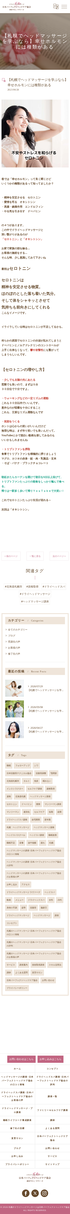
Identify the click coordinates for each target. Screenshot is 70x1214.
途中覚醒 (32, 842)
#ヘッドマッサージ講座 (35, 601)
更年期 (47, 819)
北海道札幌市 (13, 781)
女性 (51, 900)
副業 (59, 812)
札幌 (51, 842)
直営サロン (37, 972)
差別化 (27, 812)
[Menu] (64, 6)
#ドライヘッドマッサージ (35, 594)
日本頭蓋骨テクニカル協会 (19, 773)
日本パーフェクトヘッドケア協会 (22, 980)
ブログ (11, 635)
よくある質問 (21, 972)
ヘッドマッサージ (42, 915)
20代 (59, 900)
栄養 (21, 842)
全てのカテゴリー (17, 629)
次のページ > (59, 556)
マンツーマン (13, 812)
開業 (38, 804)
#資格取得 (32, 586)
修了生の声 (14, 653)
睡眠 (9, 765)
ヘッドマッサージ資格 (44, 827)
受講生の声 (14, 641)
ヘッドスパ (50, 892)
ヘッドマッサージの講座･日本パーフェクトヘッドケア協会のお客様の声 (34, 875)
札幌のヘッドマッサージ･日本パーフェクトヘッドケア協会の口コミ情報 (34, 932)
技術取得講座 (38, 964)
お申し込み (12, 884)
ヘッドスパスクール (16, 835)
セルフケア (39, 812)
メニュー (19, 900)
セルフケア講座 (35, 788)
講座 (57, 915)
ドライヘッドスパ (36, 900)
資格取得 (50, 788)
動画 (9, 900)
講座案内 (23, 964)
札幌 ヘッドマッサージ (18, 827)
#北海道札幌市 (13, 586)
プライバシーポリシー (17, 988)
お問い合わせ (48, 980)
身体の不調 (12, 907)
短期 (51, 812)
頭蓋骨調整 (41, 773)
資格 (9, 796)
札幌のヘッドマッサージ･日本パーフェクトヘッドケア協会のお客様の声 (34, 955)
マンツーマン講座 (53, 804)
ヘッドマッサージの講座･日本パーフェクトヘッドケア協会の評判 (34, 863)
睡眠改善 (53, 835)
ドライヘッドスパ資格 (17, 819)
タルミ (27, 781)
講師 (9, 972)
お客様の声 (14, 647)
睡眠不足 (11, 842)
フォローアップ (22, 765)
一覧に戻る (35, 556)
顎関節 (54, 773)
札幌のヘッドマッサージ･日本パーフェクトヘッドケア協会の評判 (34, 944)
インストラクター (15, 788)
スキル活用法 (55, 964)
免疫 (36, 781)
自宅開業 (36, 819)
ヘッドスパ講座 (37, 835)
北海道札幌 (20, 796)
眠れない (47, 781)
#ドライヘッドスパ (54, 586)
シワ (36, 765)
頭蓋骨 (33, 907)
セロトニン (12, 804)
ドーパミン (26, 804)
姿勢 (23, 907)
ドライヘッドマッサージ (18, 915)
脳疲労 (44, 907)
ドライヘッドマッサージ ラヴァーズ (23, 892)
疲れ (43, 842)
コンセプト (12, 923)
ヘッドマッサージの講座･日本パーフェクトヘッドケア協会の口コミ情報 (34, 852)
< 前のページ (11, 556)
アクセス (25, 884)
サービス (11, 964)
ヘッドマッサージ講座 (40, 796)
